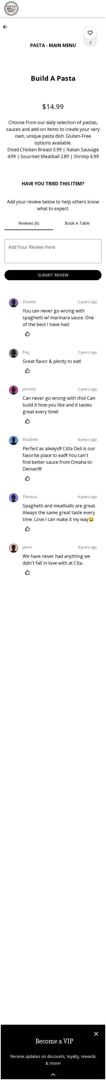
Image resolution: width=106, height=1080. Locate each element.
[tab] (29, 223)
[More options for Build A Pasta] (90, 33)
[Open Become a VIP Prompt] (53, 1074)
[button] (7, 27)
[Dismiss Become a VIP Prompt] (96, 1034)
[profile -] (84, 8)
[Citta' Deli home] (29, 8)
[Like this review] (29, 333)
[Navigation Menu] (98, 8)
